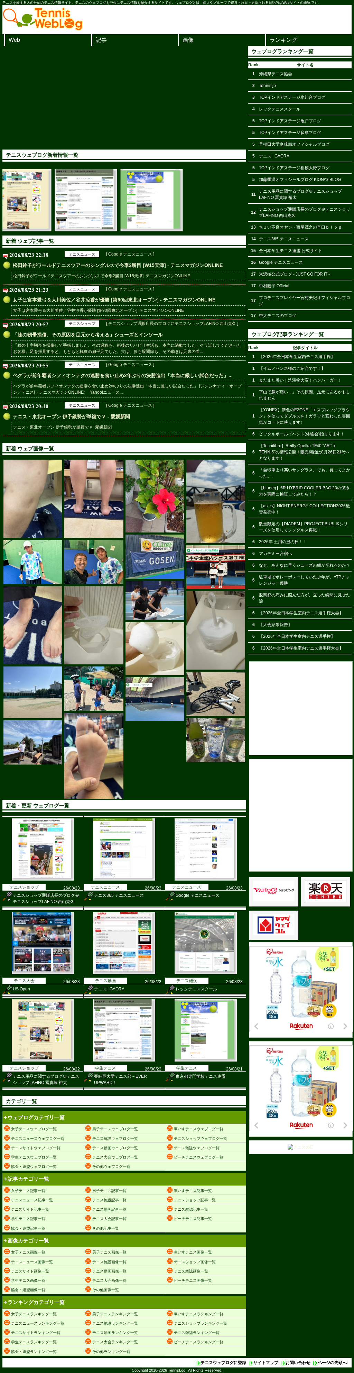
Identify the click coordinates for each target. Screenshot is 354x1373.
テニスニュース (82, 254)
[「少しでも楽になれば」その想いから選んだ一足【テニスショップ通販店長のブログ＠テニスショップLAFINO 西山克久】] (32, 625)
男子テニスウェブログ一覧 (115, 1129)
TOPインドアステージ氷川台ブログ (292, 97)
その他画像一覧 (105, 1290)
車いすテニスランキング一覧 (198, 1314)
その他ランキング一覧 (111, 1352)
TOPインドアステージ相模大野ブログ (294, 167)
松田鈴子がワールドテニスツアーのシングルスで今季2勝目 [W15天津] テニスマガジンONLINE (101, 275)
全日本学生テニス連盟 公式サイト (290, 250)
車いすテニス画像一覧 (193, 1252)
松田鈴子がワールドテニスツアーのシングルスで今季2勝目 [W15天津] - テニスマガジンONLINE (118, 265)
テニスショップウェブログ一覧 (200, 1138)
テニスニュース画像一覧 (32, 1262)
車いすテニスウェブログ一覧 (198, 1129)
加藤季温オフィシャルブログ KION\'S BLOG (300, 179)
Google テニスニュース (198, 895)
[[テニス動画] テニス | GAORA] (124, 972)
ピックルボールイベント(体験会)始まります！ (302, 434)
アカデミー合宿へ (275, 553)
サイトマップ (265, 1362)
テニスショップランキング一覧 (200, 1323)
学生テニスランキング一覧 (34, 1342)
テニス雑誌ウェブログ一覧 (197, 1148)
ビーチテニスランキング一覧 (198, 1342)
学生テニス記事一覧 (28, 1219)
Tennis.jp (267, 85)
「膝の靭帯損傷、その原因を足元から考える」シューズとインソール (88, 334)
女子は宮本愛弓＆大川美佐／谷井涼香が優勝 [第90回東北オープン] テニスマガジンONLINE (98, 310)
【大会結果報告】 (275, 624)
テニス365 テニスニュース (119, 895)
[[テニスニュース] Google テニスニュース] (206, 879)
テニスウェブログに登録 (223, 1362)
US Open (21, 989)
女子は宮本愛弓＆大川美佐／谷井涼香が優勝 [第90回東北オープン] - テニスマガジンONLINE (114, 300)
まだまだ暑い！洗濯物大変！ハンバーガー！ (300, 380)
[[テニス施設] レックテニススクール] (206, 972)
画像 (188, 40)
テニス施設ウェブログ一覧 (115, 1138)
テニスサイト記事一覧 (30, 1209)
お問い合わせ (298, 1362)
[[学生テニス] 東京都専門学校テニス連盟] (103, 230)
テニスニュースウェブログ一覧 (37, 1138)
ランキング (283, 40)
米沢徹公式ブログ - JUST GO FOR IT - (294, 274)
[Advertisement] (124, 97)
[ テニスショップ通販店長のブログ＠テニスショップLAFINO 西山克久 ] (172, 323)
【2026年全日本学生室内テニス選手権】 (297, 356)
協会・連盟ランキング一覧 (34, 1352)
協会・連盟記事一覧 (28, 1228)
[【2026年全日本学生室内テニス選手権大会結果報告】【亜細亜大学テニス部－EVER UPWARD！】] (215, 567)
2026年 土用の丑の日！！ (283, 541)
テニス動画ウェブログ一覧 (115, 1148)
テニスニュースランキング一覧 (37, 1323)
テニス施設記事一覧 (109, 1200)
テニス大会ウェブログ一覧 (115, 1157)
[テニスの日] (301, 1147)
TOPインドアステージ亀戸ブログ (290, 120)
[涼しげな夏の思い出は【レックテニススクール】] (215, 740)
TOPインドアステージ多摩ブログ (290, 132)
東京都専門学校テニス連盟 (200, 1076)
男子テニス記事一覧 (109, 1191)
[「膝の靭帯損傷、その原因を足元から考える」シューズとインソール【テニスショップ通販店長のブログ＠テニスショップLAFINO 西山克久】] (32, 499)
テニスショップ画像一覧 (195, 1262)
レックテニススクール (196, 989)
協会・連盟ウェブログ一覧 (34, 1166)
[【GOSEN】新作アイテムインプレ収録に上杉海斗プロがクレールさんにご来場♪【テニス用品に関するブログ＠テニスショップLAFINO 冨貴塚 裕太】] (154, 557)
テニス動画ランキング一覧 (115, 1333)
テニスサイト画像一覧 (30, 1271)
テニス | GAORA (109, 989)
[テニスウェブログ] (42, 28)
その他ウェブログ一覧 (111, 1166)
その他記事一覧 (105, 1228)
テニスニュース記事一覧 (32, 1200)
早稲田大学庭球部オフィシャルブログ (294, 144)
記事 (101, 40)
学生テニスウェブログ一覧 (34, 1157)
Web (14, 40)
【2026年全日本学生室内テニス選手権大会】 (301, 613)
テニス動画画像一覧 (109, 1271)
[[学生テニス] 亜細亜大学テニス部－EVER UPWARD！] (38, 230)
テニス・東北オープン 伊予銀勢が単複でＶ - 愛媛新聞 (71, 416)
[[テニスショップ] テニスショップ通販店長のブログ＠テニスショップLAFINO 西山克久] (43, 879)
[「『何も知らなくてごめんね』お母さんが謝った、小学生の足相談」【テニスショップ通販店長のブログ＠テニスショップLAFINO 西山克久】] (93, 756)
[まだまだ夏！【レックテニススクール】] (154, 496)
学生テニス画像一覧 (28, 1280)
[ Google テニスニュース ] (130, 254)
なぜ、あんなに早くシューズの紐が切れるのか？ (304, 565)
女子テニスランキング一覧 (34, 1314)
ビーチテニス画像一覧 (193, 1280)
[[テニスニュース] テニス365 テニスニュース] (124, 879)
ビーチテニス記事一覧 (193, 1219)
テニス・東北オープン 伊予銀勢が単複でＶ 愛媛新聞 (62, 427)
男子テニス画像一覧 (109, 1252)
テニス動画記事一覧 (109, 1209)
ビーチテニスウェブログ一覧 (198, 1157)
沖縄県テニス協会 (275, 73)
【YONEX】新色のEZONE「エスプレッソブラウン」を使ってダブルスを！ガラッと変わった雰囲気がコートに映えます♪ (304, 416)
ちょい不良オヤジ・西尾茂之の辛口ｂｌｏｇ (300, 227)
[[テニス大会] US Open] (43, 972)
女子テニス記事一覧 (28, 1191)
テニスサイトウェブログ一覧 (35, 1148)
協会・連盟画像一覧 (28, 1290)
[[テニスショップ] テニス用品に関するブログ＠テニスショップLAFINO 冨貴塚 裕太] (43, 1060)
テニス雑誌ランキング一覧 (197, 1333)
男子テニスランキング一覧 (115, 1314)
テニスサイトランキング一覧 (35, 1333)
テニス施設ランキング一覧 (115, 1323)
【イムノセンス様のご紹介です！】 (292, 368)
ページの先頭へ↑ (333, 1362)
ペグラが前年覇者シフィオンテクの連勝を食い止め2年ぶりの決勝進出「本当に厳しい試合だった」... (123, 375)
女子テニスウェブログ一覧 (34, 1129)
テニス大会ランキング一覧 (115, 1342)
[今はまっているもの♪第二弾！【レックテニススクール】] (93, 625)
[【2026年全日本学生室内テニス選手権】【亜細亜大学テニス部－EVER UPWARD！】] (154, 699)
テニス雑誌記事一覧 (191, 1209)
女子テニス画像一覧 (28, 1252)
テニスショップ (82, 323)
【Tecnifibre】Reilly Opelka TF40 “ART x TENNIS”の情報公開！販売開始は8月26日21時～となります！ (304, 452)
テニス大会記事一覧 (109, 1219)
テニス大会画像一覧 (109, 1280)
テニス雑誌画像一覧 (191, 1271)
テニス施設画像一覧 (109, 1262)
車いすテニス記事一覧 (193, 1191)
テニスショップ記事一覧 (195, 1200)
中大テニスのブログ (277, 315)
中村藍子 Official (274, 286)
